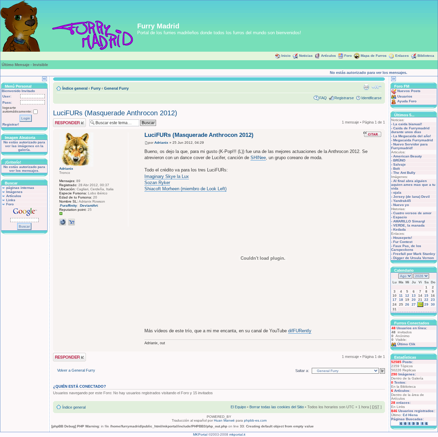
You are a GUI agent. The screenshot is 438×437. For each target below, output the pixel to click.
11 (401, 295)
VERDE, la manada (409, 225)
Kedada (399, 229)
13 (414, 295)
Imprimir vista (366, 87)
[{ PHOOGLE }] (80, 222)
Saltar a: (302, 371)
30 (433, 304)
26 (407, 304)
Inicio (286, 55)
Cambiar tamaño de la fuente (377, 87)
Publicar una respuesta (63, 122)
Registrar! (10, 124)
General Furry (116, 88)
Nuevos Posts (409, 91)
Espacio (400, 217)
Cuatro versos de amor (412, 213)
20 (414, 299)
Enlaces (402, 55)
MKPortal (200, 434)
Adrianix (161, 142)
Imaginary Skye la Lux (166, 176)
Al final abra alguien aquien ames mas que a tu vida (413, 184)
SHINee (258, 157)
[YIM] (71, 222)
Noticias (306, 55)
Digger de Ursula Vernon (413, 258)
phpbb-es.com (255, 420)
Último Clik (406, 344)
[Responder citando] (372, 134)
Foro (348, 55)
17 (394, 299)
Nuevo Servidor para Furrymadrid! (409, 146)
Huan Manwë (224, 420)
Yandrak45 (402, 201)
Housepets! (402, 238)
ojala (397, 192)
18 (401, 299)
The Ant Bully (404, 173)
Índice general (75, 88)
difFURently (299, 330)
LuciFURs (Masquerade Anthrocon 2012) (115, 113)
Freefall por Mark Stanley (414, 254)
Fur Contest (402, 242)
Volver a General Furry (76, 370)
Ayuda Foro (406, 101)
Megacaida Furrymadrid (413, 140)
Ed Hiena (410, 415)
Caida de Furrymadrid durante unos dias (410, 130)
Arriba (380, 348)
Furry (96, 88)
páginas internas (20, 188)
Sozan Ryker (157, 182)
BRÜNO (399, 160)
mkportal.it (237, 434)
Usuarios (404, 96)
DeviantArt (89, 205)
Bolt (396, 168)
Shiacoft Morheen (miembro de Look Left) (185, 188)
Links (10, 200)
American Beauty (407, 156)
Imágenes (14, 192)
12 (407, 295)
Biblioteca (425, 55)
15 (426, 295)
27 (414, 304)
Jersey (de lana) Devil (411, 196)
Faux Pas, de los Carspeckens (406, 248)
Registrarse (344, 98)
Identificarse (371, 98)
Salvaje (399, 164)
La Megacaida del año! (412, 136)
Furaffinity (68, 205)
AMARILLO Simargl (409, 221)
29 (426, 304)
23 (433, 299)
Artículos (328, 55)
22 (426, 299)
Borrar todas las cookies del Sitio (276, 407)
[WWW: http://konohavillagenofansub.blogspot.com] (62, 222)
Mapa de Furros (374, 55)
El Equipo (238, 407)
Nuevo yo (401, 205)
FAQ (323, 98)
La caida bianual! (407, 124)
